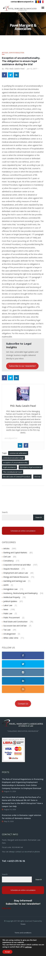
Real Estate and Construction (15, 621)
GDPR (5, 585)
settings (28, 947)
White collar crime (10, 638)
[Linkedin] (20, 445)
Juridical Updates (10, 601)
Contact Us (23, 703)
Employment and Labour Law (15, 573)
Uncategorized (9, 634)
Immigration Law (10, 589)
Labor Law (7, 605)
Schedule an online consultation (23, 531)
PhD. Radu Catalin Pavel (15, 68)
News (5, 609)
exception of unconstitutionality (15, 462)
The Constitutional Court (12, 472)
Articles (5, 53)
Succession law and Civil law (15, 625)
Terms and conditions (23, 933)
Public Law (7, 613)
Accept (7, 952)
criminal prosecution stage (13, 458)
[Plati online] (13, 749)
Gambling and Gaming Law (14, 581)
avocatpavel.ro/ (11, 438)
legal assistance (9, 467)
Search (5, 512)
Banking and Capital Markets (15, 552)
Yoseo (23, 924)
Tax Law (6, 630)
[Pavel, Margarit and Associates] (20, 8)
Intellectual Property (11, 597)
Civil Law (7, 556)
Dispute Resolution (16, 53)
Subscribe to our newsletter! (22, 366)
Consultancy (8, 560)
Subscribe (6, 908)
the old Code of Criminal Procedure (16, 476)
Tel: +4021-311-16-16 (13, 861)
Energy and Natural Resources (15, 577)
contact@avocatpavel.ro (22, 1)
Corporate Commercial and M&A (17, 565)
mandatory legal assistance (30, 467)
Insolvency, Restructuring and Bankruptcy (20, 593)
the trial (37, 476)
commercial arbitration (18, 453)
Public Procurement (11, 617)
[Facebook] (26, 445)
